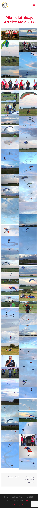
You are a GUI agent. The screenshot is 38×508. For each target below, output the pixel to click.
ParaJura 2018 (13, 477)
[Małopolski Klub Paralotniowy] (4, 5)
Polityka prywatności (19, 505)
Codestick (27, 500)
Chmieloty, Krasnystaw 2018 (29, 479)
